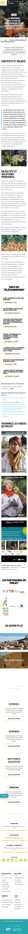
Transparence (5, 884)
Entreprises (18, 902)
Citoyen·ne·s (18, 900)
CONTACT (25, 3)
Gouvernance (5, 882)
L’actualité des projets (7, 902)
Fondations (17, 908)
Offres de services (19, 884)
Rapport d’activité (6, 891)
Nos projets (17, 880)
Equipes (4, 880)
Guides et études (6, 904)
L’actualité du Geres (7, 900)
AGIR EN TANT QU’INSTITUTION (14, 774)
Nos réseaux (5, 888)
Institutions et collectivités (18, 905)
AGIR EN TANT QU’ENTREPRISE (14, 746)
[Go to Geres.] (1, 40)
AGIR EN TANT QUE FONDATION (14, 802)
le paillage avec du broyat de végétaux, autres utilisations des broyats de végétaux (14, 408)
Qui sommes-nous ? (6, 877)
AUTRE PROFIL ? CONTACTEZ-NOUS (14, 812)
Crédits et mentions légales (9, 921)
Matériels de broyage (8, 406)
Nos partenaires (6, 886)
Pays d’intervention (19, 877)
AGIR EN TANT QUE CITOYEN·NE (14, 718)
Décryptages (5, 906)
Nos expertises (18, 882)
